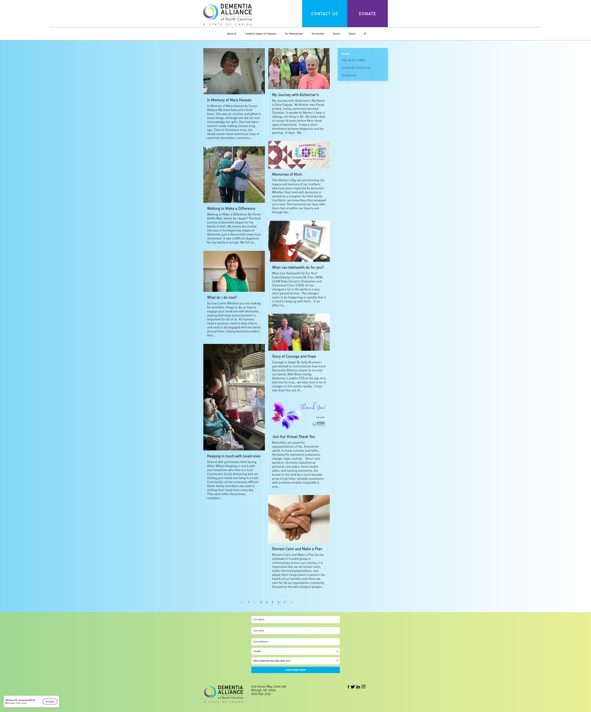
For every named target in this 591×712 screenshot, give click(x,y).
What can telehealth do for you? (298, 267)
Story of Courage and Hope (294, 356)
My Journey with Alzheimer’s (295, 94)
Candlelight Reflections (356, 67)
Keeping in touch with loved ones (234, 456)
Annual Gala (349, 75)
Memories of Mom (287, 174)
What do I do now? (222, 297)
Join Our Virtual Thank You (293, 436)
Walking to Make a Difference (231, 208)
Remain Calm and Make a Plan (297, 548)
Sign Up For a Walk (353, 60)
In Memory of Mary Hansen (229, 100)
